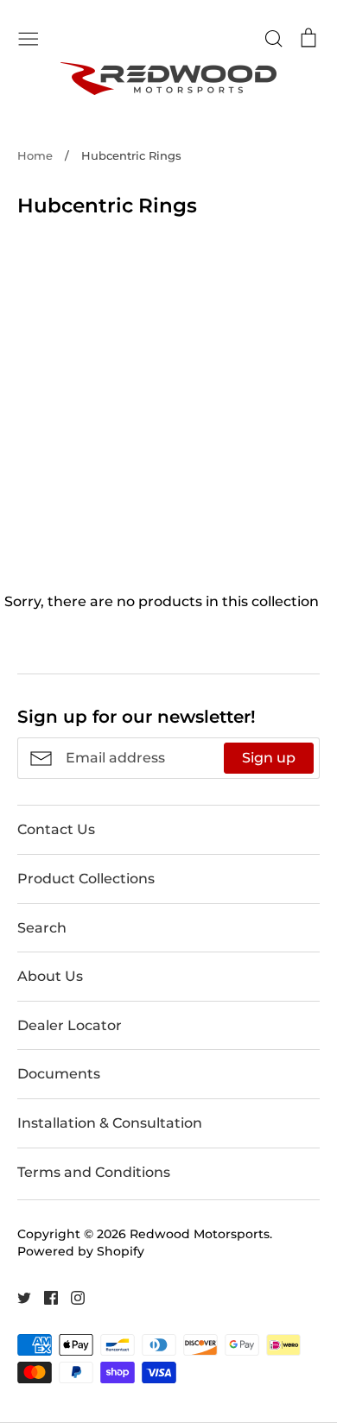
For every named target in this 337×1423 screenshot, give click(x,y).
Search (42, 928)
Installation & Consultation (109, 1123)
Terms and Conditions (93, 1172)
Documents (58, 1074)
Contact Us (56, 829)
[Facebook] (44, 1296)
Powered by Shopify (80, 1251)
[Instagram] (71, 1296)
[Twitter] (17, 1296)
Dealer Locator (69, 1025)
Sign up (269, 757)
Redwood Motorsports (200, 1234)
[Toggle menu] (28, 37)
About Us (50, 976)
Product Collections (86, 878)
